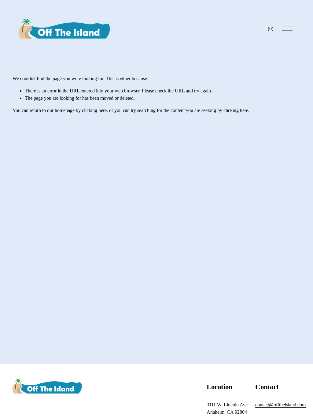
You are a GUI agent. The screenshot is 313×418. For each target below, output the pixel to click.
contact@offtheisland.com (280, 404)
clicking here (94, 110)
